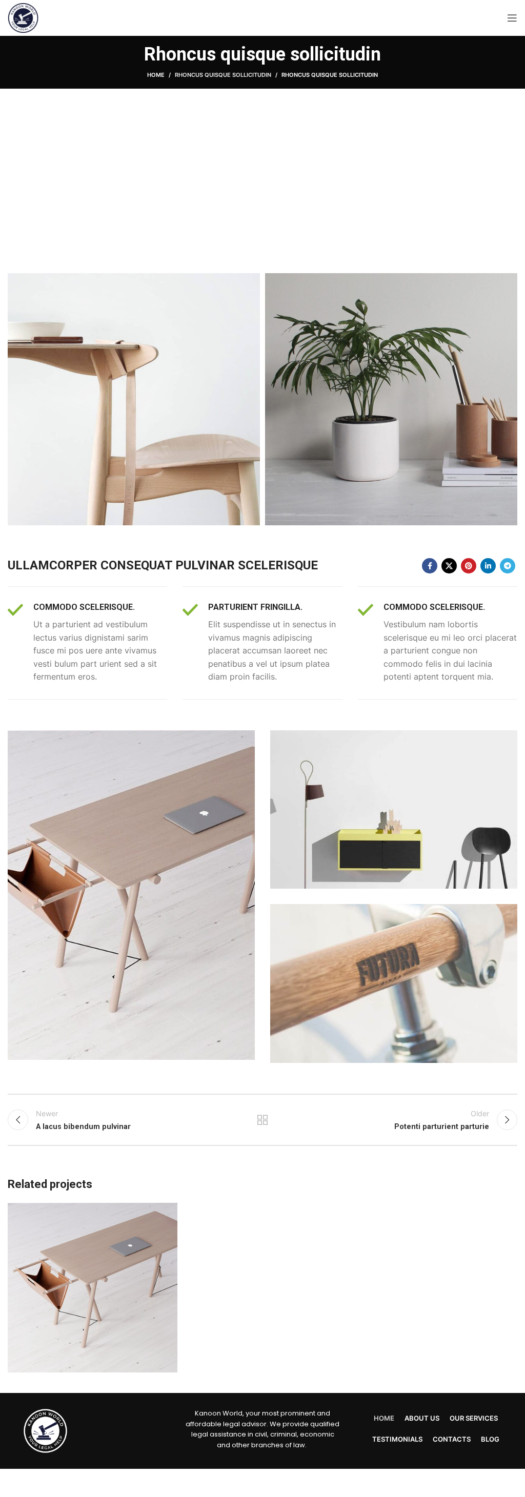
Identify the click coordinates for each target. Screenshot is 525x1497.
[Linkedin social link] (488, 565)
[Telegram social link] (507, 565)
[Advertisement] (262, 181)
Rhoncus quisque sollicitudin (223, 74)
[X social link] (449, 565)
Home (156, 74)
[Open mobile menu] (512, 18)
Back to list (262, 1120)
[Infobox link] (87, 643)
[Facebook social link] (429, 565)
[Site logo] (23, 17)
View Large (168, 1212)
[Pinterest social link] (468, 565)
